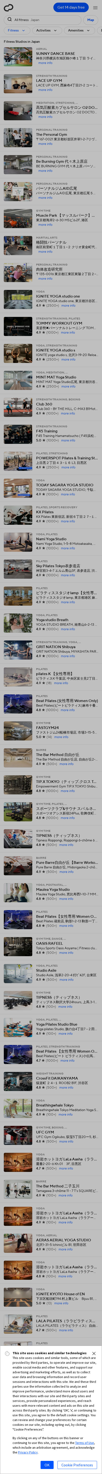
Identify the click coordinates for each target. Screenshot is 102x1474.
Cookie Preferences (77, 1465)
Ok (47, 1465)
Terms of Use (84, 1443)
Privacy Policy (28, 1452)
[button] (94, 1353)
